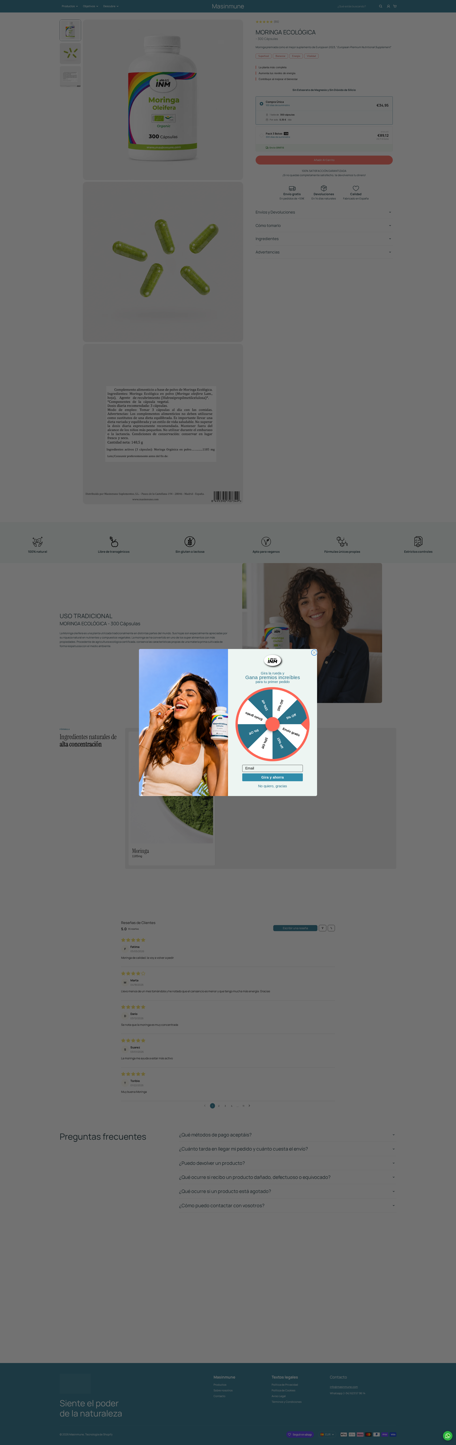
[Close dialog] (314, 652)
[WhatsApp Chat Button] (447, 1436)
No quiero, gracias (272, 786)
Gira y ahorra (272, 777)
